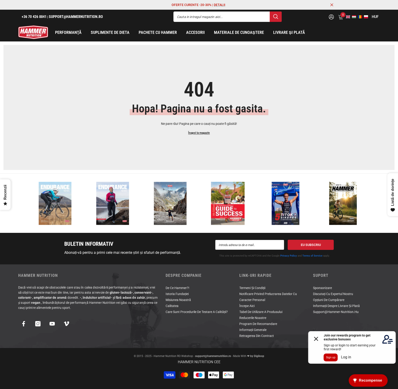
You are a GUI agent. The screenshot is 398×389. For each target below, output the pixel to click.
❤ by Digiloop (255, 356)
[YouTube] (52, 323)
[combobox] (221, 17)
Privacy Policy (288, 255)
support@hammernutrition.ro (213, 356)
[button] (346, 17)
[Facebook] (23, 323)
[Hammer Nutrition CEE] (55, 203)
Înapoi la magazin (199, 133)
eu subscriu (311, 245)
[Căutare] (227, 17)
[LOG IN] (331, 16)
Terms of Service (312, 255)
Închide (332, 5)
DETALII (219, 5)
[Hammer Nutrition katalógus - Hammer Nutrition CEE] (170, 203)
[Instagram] (37, 323)
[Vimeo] (66, 323)
